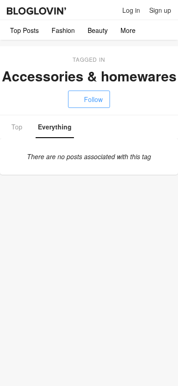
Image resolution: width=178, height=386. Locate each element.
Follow (93, 99)
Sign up (160, 10)
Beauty (98, 30)
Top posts (24, 30)
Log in (131, 10)
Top (16, 126)
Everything (55, 126)
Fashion (63, 30)
